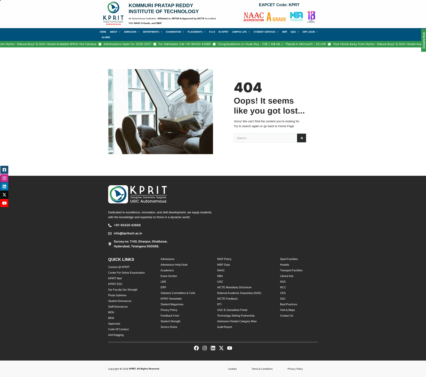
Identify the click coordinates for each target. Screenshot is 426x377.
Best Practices (288, 304)
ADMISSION (130, 32)
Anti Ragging (116, 335)
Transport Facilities (291, 270)
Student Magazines (172, 304)
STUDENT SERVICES (265, 32)
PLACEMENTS (195, 32)
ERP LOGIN (309, 32)
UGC (220, 281)
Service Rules (169, 327)
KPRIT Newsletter (171, 298)
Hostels (284, 264)
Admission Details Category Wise (237, 321)
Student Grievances (119, 301)
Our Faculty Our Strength (122, 289)
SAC (283, 298)
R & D (212, 32)
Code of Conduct (118, 329)
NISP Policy (224, 259)
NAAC (221, 270)
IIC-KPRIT (223, 32)
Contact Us (286, 315)
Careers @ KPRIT (119, 267)
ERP (163, 287)
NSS (283, 281)
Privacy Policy (169, 310)
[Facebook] (196, 348)
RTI (219, 304)
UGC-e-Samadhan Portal (232, 310)
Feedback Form (170, 315)
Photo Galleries (117, 295)
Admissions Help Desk (174, 264)
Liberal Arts (286, 276)
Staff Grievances (118, 306)
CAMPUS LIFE (239, 32)
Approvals (114, 323)
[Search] (301, 138)
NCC (283, 287)
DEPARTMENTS (151, 32)
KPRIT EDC (115, 284)
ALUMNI (106, 37)
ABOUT (113, 32)
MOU (111, 312)
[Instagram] (205, 348)
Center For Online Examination (126, 272)
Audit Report (224, 327)
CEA (283, 293)
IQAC (293, 32)
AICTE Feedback (227, 298)
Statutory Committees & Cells (178, 293)
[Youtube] (229, 348)
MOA (111, 318)
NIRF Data (223, 264)
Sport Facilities (289, 259)
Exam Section (169, 276)
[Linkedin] (213, 348)
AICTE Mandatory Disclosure (234, 287)
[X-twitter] (221, 348)
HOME (103, 32)
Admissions (167, 259)
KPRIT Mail (115, 278)
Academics (167, 270)
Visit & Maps (287, 310)
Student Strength (170, 321)
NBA (220, 276)
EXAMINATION (173, 32)
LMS (163, 281)
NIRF (284, 32)
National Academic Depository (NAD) (239, 293)
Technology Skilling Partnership (236, 315)
